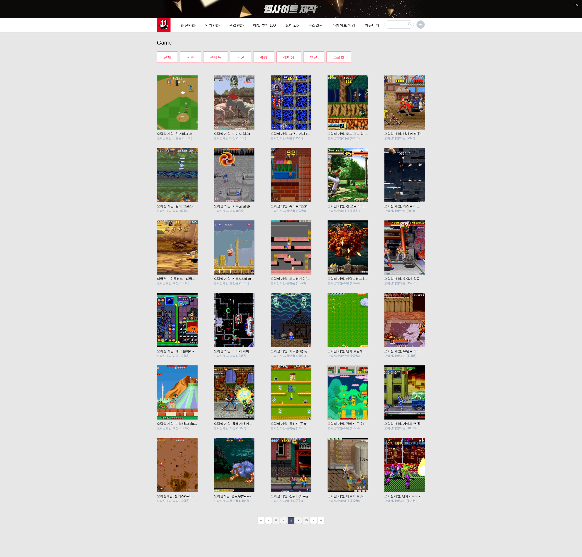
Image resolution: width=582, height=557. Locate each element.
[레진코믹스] (164, 25)
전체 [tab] (167, 57)
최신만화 (188, 25)
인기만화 (212, 25)
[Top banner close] (576, 4)
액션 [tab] (313, 57)
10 (306, 520)
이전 (268, 520)
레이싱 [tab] (288, 57)
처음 (261, 520)
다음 (313, 520)
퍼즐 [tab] (190, 57)
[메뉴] (420, 24)
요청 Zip (292, 25)
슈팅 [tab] (263, 57)
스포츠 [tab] (338, 57)
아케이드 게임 (343, 25)
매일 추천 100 (264, 25)
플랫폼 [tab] (215, 57)
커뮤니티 (372, 25)
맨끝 (321, 520)
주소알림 (315, 25)
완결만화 (236, 25)
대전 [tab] (240, 57)
